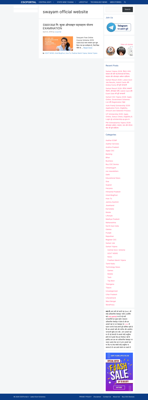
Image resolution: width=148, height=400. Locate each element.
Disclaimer (97, 397)
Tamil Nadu (110, 264)
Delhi (108, 175)
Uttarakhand (111, 298)
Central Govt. (45, 2)
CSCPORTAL (28, 2)
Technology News (99, 2)
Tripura (108, 288)
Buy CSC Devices (128, 397)
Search (127, 9)
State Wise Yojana (65, 2)
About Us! (116, 397)
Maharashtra (111, 223)
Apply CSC (110, 151)
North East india (112, 226)
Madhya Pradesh (113, 219)
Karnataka (110, 209)
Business (109, 161)
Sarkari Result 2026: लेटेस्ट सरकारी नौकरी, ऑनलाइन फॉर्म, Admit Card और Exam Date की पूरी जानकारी (119, 91)
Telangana (110, 284)
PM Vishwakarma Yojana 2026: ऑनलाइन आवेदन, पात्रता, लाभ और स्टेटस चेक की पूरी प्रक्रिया (119, 125)
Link (126, 324)
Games (110, 270)
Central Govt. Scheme (116, 250)
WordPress (110, 305)
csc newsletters (112, 171)
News (109, 257)
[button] (125, 2)
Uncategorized (112, 291)
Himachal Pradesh (113, 192)
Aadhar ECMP (111, 140)
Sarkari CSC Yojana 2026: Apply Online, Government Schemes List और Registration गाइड (119, 99)
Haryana (109, 188)
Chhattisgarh (111, 168)
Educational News (113, 178)
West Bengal (111, 301)
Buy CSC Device (112, 164)
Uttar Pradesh (111, 294)
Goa (107, 181)
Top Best (111, 281)
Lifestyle (83, 2)
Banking (109, 154)
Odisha (108, 229)
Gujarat (109, 185)
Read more (87, 48)
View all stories (127, 44)
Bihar (108, 157)
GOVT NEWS (49, 53)
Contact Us (107, 397)
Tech (109, 277)
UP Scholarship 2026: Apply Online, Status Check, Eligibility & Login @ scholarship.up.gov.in (119, 116)
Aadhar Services (112, 144)
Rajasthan (110, 236)
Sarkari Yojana (92, 53)
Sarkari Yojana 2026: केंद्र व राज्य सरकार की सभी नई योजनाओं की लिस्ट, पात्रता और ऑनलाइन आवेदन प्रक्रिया (118, 73)
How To (68, 53)
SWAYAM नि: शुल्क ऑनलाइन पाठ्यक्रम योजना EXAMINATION (68, 26)
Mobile (110, 274)
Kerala (108, 212)
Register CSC (111, 240)
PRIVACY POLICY (85, 397)
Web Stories (115, 2)
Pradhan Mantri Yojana (79, 53)
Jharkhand (110, 205)
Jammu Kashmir (112, 202)
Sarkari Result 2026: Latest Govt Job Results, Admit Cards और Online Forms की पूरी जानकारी (119, 82)
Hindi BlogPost (60, 53)
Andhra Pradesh (112, 147)
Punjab (108, 233)
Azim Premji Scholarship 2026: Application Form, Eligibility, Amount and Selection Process (118, 108)
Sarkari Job (110, 243)
